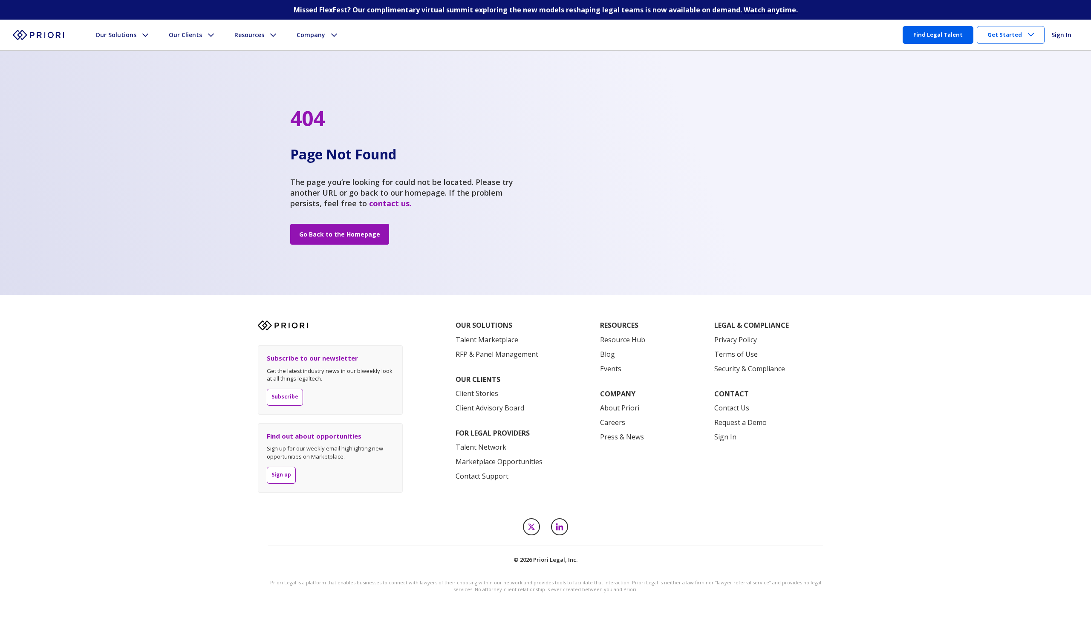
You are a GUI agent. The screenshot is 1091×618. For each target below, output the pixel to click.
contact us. (390, 203)
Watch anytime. (771, 9)
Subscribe (284, 396)
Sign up (281, 474)
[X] (531, 526)
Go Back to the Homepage (339, 234)
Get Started (1004, 34)
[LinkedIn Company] (560, 526)
